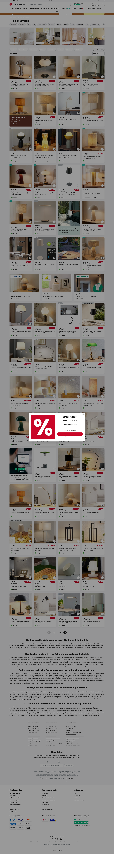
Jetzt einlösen (70, 434)
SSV (70, 430)
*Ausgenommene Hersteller (70, 436)
